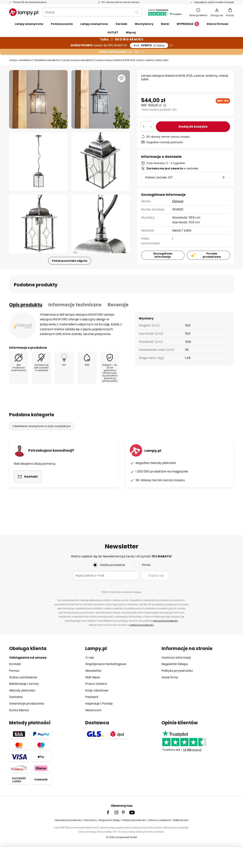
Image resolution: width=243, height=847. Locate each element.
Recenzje (118, 305)
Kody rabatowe (96, 690)
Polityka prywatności (177, 670)
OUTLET (112, 32)
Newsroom (93, 710)
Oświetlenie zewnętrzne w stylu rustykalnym (41, 426)
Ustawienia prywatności (68, 820)
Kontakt (15, 664)
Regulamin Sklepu (175, 664)
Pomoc (14, 670)
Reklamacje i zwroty (24, 684)
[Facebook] (110, 812)
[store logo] (23, 12)
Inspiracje (92, 703)
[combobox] (92, 12)
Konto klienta (19, 710)
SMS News (92, 677)
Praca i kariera (96, 684)
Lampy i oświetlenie (20, 60)
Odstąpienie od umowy (28, 657)
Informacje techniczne (75, 305)
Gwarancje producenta (26, 703)
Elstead (177, 201)
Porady (107, 703)
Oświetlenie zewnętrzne (47, 60)
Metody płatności (22, 690)
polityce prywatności (142, 625)
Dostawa (15, 697)
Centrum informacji (176, 657)
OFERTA (149, 45)
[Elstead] (22, 325)
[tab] (25, 304)
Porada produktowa (212, 255)
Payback (91, 697)
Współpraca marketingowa (105, 664)
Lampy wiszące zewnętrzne (77, 60)
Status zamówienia (23, 677)
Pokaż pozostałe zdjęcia (69, 261)
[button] (38, 161)
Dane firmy (170, 677)
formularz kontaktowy (165, 620)
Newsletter (93, 670)
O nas (89, 657)
